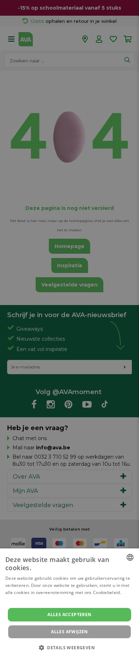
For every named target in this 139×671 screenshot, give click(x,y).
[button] (69, 647)
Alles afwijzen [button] (69, 632)
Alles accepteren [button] (69, 614)
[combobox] (130, 557)
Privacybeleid (65, 657)
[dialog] (69, 609)
